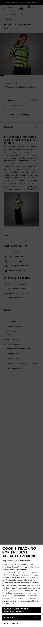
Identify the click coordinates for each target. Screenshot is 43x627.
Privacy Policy (7, 598)
